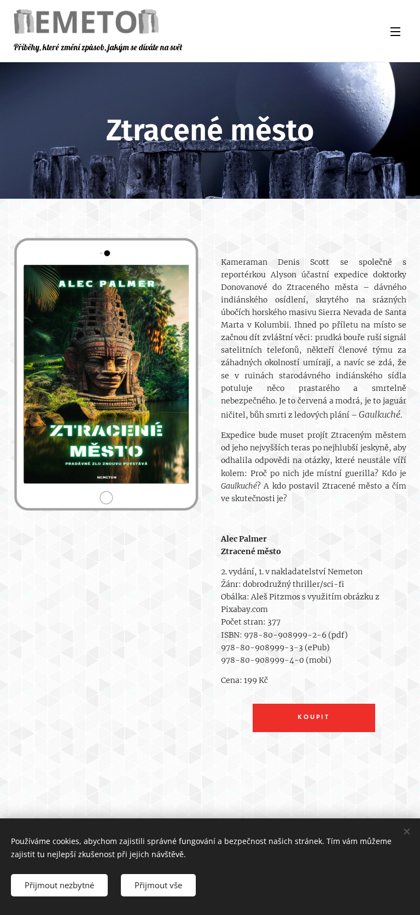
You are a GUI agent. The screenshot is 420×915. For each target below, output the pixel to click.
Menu (395, 31)
